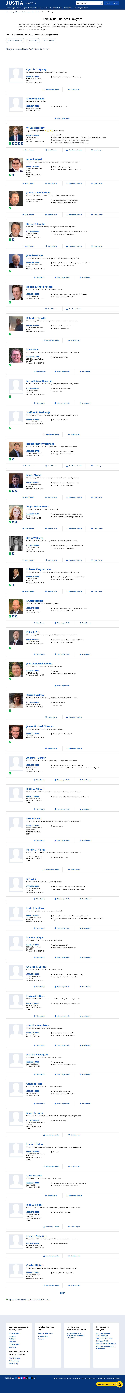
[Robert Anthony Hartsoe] (16, 449)
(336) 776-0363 (32, 166)
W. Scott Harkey (35, 127)
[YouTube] (19, 1378)
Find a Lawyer (10, 8)
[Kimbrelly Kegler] (16, 104)
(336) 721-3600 (32, 1003)
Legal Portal (68, 1378)
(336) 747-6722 (32, 76)
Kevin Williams (34, 537)
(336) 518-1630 (32, 514)
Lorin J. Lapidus (35, 908)
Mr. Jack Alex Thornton (39, 380)
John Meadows (34, 255)
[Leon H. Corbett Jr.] (16, 1241)
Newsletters (68, 8)
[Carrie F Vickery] (16, 700)
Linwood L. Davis (35, 996)
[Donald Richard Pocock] (16, 292)
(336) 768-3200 (32, 388)
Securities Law (43, 1336)
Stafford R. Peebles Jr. (38, 412)
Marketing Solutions (81, 8)
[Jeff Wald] (16, 884)
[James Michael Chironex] (16, 732)
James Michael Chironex (40, 726)
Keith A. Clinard (35, 789)
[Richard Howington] (16, 1060)
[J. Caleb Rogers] (16, 606)
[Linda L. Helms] (16, 1150)
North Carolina (36, 12)
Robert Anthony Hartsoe (40, 443)
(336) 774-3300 (32, 886)
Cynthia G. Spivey (36, 69)
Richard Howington (37, 1054)
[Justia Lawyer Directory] (14, 3)
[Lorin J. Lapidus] (16, 914)
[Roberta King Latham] (16, 575)
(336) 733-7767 (32, 135)
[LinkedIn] (16, 1378)
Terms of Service (90, 1378)
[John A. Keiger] (16, 1210)
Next (62, 1293)
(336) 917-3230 (32, 1272)
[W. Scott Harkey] (16, 133)
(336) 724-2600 (32, 482)
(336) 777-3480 (32, 702)
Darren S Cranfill (35, 223)
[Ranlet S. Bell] (16, 824)
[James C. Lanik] (16, 1118)
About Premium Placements (106, 1344)
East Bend (12, 1342)
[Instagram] (24, 1378)
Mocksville (12, 1347)
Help (82, 1378)
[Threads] (27, 1378)
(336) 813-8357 (32, 325)
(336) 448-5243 (32, 357)
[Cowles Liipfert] (16, 1271)
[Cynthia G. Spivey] (16, 75)
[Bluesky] (29, 1378)
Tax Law (41, 1339)
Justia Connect (58, 1378)
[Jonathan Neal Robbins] (16, 669)
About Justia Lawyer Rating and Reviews (105, 1347)
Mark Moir (32, 349)
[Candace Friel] (16, 1089)
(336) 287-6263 (32, 1243)
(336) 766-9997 (32, 231)
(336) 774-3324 (32, 294)
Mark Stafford (34, 1175)
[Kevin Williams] (16, 543)
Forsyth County (14, 1358)
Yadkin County (14, 1361)
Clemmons (12, 1336)
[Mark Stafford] (16, 1181)
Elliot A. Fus (32, 632)
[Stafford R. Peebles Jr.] (16, 418)
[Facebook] (21, 1378)
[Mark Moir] (16, 355)
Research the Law (34, 8)
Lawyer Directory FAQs (104, 1338)
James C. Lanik (34, 1112)
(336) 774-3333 (32, 1183)
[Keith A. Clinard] (16, 794)
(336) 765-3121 (32, 262)
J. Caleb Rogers (34, 600)
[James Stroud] (16, 480)
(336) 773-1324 (32, 765)
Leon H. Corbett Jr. (36, 1236)
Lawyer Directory (16, 12)
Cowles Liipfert (35, 1265)
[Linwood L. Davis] (16, 1001)
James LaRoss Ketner (38, 192)
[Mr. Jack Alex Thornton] (16, 386)
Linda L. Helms (34, 1144)
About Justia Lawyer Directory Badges (103, 1334)
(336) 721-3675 (32, 825)
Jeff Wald (31, 878)
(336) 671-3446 (32, 106)
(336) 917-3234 (32, 1212)
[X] (32, 1378)
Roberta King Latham (38, 569)
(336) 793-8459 (32, 545)
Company (76, 1378)
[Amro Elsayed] (16, 165)
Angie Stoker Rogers (38, 506)
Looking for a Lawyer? (106, 1384)
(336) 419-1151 (32, 576)
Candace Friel (34, 1083)
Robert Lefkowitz (36, 318)
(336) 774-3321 (32, 1062)
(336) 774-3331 (32, 1091)
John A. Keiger (34, 1204)
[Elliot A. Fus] (16, 637)
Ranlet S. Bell (33, 818)
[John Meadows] (16, 261)
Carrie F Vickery (35, 694)
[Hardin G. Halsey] (16, 855)
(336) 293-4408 (32, 671)
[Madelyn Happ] (16, 943)
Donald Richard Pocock (39, 286)
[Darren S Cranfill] (16, 229)
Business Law (26, 12)
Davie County (13, 1364)
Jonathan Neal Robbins (39, 663)
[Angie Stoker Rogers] (16, 512)
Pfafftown (12, 1339)
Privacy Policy (101, 1378)
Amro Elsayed (34, 159)
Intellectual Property (45, 1333)
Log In (108, 3)
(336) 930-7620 (32, 1120)
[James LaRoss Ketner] (16, 198)
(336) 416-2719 (32, 419)
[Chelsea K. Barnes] (16, 972)
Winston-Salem (14, 1333)
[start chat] (119, 1384)
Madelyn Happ (34, 937)
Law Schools (46, 8)
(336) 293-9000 (32, 639)
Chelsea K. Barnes (36, 966)
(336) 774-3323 (32, 1151)
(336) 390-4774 (32, 451)
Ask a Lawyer (22, 8)
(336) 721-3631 (32, 796)
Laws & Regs (57, 8)
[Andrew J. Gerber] (16, 763)
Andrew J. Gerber (36, 757)
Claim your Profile (102, 1341)
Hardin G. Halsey (35, 849)
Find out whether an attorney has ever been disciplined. (75, 1335)
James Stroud (33, 475)
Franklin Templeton (37, 1025)
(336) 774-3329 (32, 1032)
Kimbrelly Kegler (35, 98)
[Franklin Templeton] (16, 1031)
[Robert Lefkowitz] (16, 323)
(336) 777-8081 (32, 733)
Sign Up (115, 3)
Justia (7, 12)
